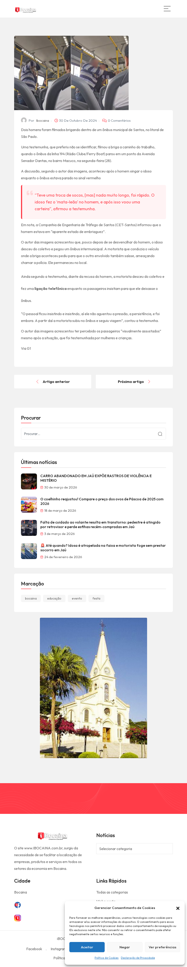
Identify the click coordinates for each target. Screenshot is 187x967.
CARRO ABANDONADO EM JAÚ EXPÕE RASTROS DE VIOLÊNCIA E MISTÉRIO (96, 478)
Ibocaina (42, 120)
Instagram (59, 949)
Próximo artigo (131, 381)
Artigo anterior (56, 381)
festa (96, 598)
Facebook (34, 949)
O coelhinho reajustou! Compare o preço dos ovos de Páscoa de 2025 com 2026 (102, 501)
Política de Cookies (107, 957)
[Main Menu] (167, 8)
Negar (124, 947)
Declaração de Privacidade (138, 957)
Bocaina (20, 892)
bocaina (31, 598)
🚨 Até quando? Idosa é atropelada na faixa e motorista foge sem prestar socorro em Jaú (103, 547)
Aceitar (87, 947)
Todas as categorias (112, 892)
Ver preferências (162, 947)
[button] (178, 908)
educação (54, 598)
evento (77, 598)
